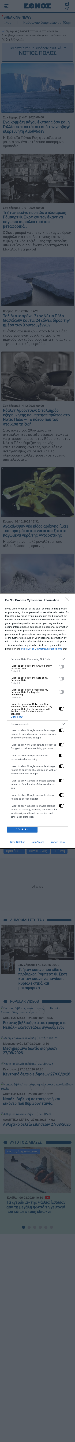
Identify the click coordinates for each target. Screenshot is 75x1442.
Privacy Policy (57, 842)
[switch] (61, 666)
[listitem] (37, 659)
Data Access (37, 842)
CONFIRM (22, 829)
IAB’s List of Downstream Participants (41, 648)
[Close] (68, 600)
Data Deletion (17, 842)
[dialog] (37, 721)
